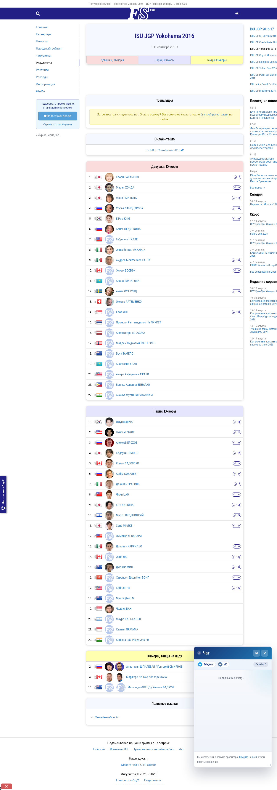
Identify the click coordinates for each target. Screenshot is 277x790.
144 (238, 208)
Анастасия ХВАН (126, 364)
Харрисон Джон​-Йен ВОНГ (132, 577)
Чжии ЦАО (122, 494)
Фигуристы (43, 55)
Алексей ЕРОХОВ (126, 442)
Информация (45, 84)
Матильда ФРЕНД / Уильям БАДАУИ (151, 687)
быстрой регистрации (214, 114)
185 (238, 557)
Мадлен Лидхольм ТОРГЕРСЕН (135, 343)
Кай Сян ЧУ (123, 588)
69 (239, 270)
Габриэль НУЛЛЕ (127, 239)
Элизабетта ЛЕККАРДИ (130, 249)
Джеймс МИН (124, 567)
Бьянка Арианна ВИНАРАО (133, 384)
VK (225, 664)
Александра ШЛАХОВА (130, 332)
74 (239, 515)
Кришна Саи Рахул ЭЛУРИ (132, 639)
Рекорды (42, 77)
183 (238, 442)
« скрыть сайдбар (47, 135)
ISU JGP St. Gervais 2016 (263, 35)
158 (238, 505)
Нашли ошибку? (3, 494)
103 (238, 260)
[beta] (138, 16)
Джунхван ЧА (124, 422)
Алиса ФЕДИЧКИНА (128, 229)
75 (239, 187)
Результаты (44, 62)
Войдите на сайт (248, 757)
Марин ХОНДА (125, 187)
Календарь (43, 34)
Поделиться (152, 780)
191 (238, 494)
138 (238, 218)
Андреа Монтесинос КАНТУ (133, 260)
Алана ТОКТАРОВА (127, 281)
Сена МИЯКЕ (124, 525)
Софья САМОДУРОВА (129, 208)
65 (239, 546)
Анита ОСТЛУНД (126, 291)
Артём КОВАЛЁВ (126, 473)
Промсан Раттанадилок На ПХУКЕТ (138, 322)
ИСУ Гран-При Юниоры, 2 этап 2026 (166, 3)
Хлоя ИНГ (122, 312)
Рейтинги (42, 70)
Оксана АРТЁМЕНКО (129, 301)
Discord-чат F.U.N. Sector (138, 764)
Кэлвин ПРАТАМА (127, 629)
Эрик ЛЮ (121, 556)
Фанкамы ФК (119, 749)
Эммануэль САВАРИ (129, 536)
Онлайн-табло (105, 717)
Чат (181, 749)
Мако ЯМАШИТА (126, 198)
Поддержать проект (57, 116)
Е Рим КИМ (123, 218)
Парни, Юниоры (164, 60)
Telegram (208, 664)
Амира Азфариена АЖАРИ (132, 374)
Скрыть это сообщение (57, 124)
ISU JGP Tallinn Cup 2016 (263, 68)
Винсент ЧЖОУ (125, 432)
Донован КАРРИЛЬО (129, 546)
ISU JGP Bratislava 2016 (263, 90)
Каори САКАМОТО (127, 177)
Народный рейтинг (49, 48)
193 (238, 312)
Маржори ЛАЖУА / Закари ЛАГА (146, 677)
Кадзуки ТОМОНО (127, 453)
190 (238, 577)
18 (239, 463)
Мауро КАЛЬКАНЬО (128, 619)
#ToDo (40, 91)
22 (239, 432)
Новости (42, 41)
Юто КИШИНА (125, 505)
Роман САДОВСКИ (127, 463)
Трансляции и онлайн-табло (154, 749)
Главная (42, 27)
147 (238, 526)
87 (239, 474)
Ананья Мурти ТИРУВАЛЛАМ (134, 395)
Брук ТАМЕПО (124, 353)
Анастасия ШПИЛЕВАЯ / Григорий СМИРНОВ (154, 666)
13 (239, 422)
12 (239, 453)
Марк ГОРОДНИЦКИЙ (130, 515)
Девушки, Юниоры (112, 60)
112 (238, 198)
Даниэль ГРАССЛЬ (128, 484)
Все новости (257, 187)
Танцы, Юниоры (217, 60)
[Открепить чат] (256, 653)
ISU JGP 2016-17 (262, 29)
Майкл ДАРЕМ (125, 598)
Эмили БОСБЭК (125, 270)
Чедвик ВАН (124, 608)
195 (238, 588)
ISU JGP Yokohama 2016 (163, 150)
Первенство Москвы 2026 (128, 3)
